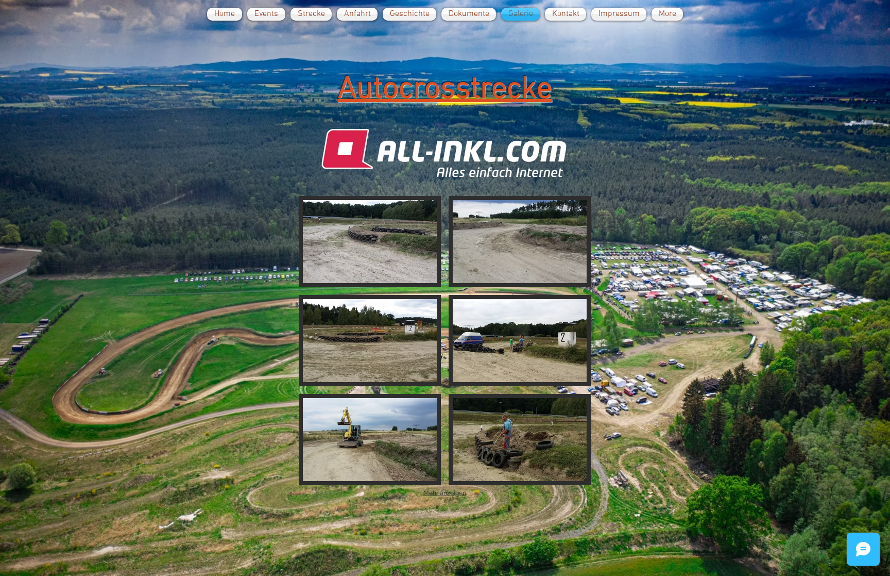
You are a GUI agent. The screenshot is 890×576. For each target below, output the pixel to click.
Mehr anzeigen (444, 493)
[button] (370, 241)
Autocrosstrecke (445, 89)
